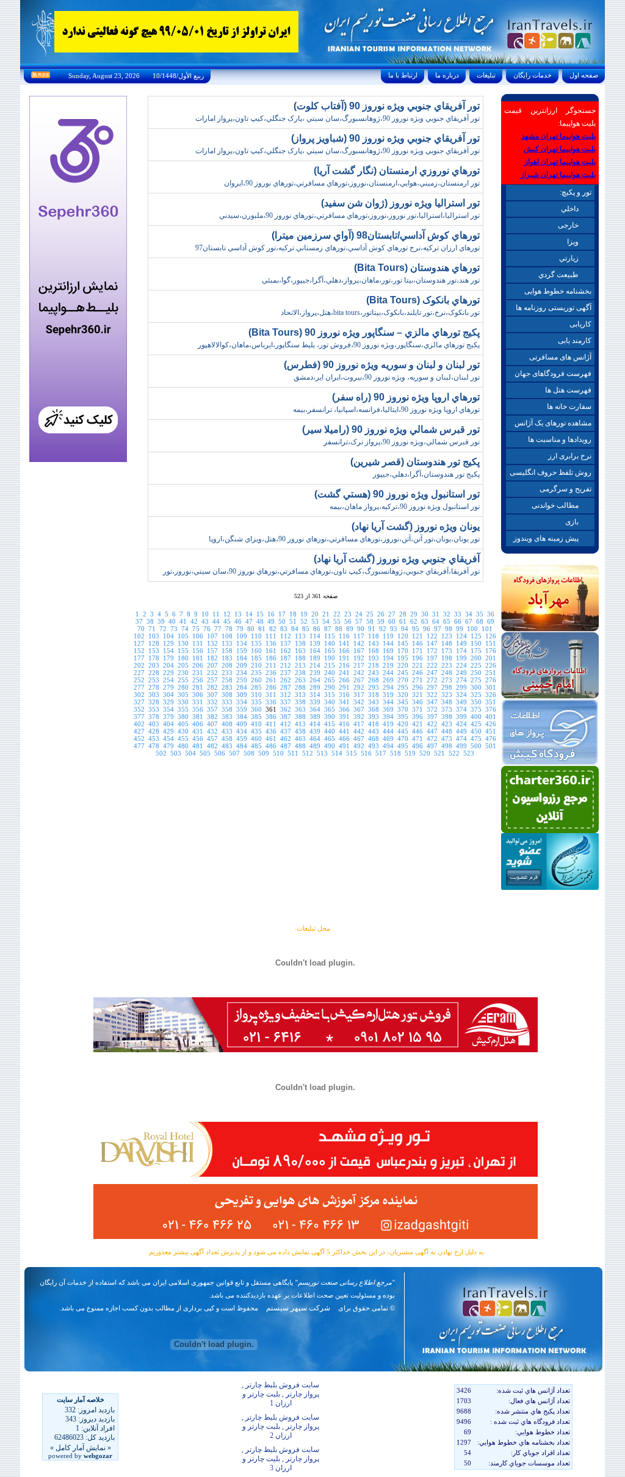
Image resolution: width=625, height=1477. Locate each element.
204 (168, 665)
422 (432, 724)
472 (432, 738)
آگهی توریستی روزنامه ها (553, 307)
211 (271, 665)
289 (314, 687)
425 (476, 724)
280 (183, 687)
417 (358, 724)
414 (314, 724)
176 (490, 650)
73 (174, 628)
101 (487, 628)
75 (196, 628)
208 (227, 665)
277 (139, 687)
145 (402, 643)
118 (373, 636)
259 (241, 680)
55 (337, 621)
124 (461, 636)
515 (351, 753)
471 (417, 738)
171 (417, 650)
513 (322, 753)
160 (256, 650)
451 (490, 731)
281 (197, 687)
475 (476, 738)
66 (457, 621)
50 (282, 621)
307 (212, 694)
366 (344, 709)
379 (168, 716)
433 (227, 731)
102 (139, 636)
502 (161, 753)
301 (490, 687)
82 (272, 628)
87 (327, 628)
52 (304, 621)
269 (388, 680)
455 (183, 738)
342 (358, 702)
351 (490, 702)
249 (461, 672)
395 (402, 716)
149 (461, 643)
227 (139, 672)
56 (348, 621)
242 (358, 672)
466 (344, 738)
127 (139, 643)
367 (358, 709)
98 (448, 628)
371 (417, 709)
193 (373, 658)
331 (197, 702)
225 (476, 665)
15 (260, 614)
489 (314, 745)
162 (285, 650)
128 (153, 643)
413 (300, 724)
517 (380, 753)
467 (358, 738)
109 (241, 636)
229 (168, 672)
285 (256, 687)
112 (285, 636)
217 (358, 665)
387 (285, 716)
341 (344, 702)
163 (300, 650)
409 (241, 724)
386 (271, 716)
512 (307, 753)
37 (139, 621)
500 (476, 745)
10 (205, 614)
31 (435, 614)
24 (359, 614)
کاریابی (580, 324)
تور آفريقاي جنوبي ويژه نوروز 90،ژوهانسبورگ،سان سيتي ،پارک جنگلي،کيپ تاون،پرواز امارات (337, 118)
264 (314, 680)
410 (256, 724)
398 (446, 716)
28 (402, 614)
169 (388, 650)
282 (212, 687)
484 (241, 745)
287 (285, 687)
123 (446, 636)
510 (278, 753)
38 (150, 621)
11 (216, 614)
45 (227, 621)
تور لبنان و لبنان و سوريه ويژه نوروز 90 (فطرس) (382, 364)
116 (344, 636)
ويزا (573, 241)
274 (461, 680)
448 (446, 731)
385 (256, 716)
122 (432, 636)
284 (241, 687)
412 (285, 724)
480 (183, 745)
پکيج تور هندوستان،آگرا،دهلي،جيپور (426, 474)
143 (373, 643)
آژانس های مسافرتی (560, 357)
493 (373, 745)
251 (490, 672)
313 (300, 694)
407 (212, 724)
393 (373, 716)
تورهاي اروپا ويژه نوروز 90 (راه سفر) (406, 397)
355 (183, 709)
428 (153, 731)
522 (454, 753)
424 (461, 724)
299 (461, 687)
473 (446, 738)
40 (172, 621)
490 (329, 745)
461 (271, 738)
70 (141, 628)
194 (388, 658)
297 (432, 687)
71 (152, 628)
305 (183, 694)
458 (227, 738)
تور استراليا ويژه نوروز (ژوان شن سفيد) (400, 203)
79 (240, 628)
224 (461, 665)
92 (382, 628)
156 (197, 650)
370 (402, 709)
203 (153, 665)
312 (285, 694)
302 (139, 694)
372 (432, 709)
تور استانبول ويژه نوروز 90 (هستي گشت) (397, 494)
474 (461, 738)
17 (282, 614)
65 (446, 621)
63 (424, 621)
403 (153, 724)
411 (271, 724)
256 (197, 680)
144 (388, 643)
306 (197, 694)
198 (446, 658)
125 (476, 636)
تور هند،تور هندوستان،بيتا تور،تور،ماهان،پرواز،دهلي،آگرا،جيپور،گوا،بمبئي (371, 280)
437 (285, 731)
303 (153, 694)
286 (271, 687)
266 (344, 680)
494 (388, 745)
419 (388, 724)
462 (285, 738)
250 (476, 672)
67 (468, 621)
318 (373, 694)
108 (227, 636)
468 (373, 738)
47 (249, 621)
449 (461, 731)
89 (349, 628)
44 (216, 621)
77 (218, 628)
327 (139, 702)
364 (314, 709)
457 (212, 738)
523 (468, 753)
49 (271, 621)
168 (373, 650)
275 (476, 680)
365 (329, 709)
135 (256, 643)
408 (227, 724)
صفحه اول (584, 75)
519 (410, 753)
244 (388, 672)
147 (432, 643)
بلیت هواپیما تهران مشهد (558, 136)
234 (241, 672)
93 (393, 628)
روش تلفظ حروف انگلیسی (550, 472)
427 (139, 731)
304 (168, 694)
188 (300, 658)
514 (336, 753)
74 (185, 628)
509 (263, 753)
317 (358, 694)
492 (358, 745)
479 (168, 745)
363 (300, 709)
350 (476, 702)
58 (370, 621)
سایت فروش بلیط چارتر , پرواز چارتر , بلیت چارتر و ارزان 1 (280, 1394)
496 (417, 745)
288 (300, 687)
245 (402, 672)
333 (227, 702)
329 (168, 702)
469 (388, 738)
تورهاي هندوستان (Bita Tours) (417, 267)
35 (479, 614)
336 (271, 702)
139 (314, 643)
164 (314, 650)
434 (241, 731)
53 (315, 621)
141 (344, 643)
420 (402, 724)
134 (241, 643)
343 (373, 702)
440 (329, 731)
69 (490, 621)
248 (446, 672)
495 (402, 745)
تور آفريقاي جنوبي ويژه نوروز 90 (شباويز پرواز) (385, 138)
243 (373, 672)
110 (256, 636)
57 (359, 621)
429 (168, 731)
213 (300, 665)
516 (366, 753)
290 (329, 687)
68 (479, 621)
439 (314, 731)
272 (432, 680)
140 (329, 643)
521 (439, 753)
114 (314, 636)
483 (227, 745)
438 (300, 731)
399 (461, 716)
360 (256, 709)
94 (404, 628)
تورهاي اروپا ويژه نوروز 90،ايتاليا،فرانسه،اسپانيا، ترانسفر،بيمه (386, 409)
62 (413, 621)
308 (227, 694)
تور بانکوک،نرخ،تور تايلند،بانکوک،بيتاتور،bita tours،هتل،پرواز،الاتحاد (380, 312)
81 (262, 628)
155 (183, 650)
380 (183, 716)
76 (207, 628)
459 (241, 738)
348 (446, 702)
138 (300, 643)
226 (490, 665)
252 (139, 680)
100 (472, 628)
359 (241, 709)
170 (402, 650)
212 (285, 665)
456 (197, 738)
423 (446, 724)
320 (402, 694)
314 (314, 694)
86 (316, 628)
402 (139, 724)
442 (358, 731)
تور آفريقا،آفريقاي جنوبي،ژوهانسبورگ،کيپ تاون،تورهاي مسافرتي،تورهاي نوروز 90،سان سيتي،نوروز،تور (321, 571)
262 (285, 680)
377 (139, 716)
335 (256, 702)
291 (344, 687)
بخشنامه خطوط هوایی (557, 291)
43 (205, 621)
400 (476, 716)
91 (371, 628)
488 (300, 745)
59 (381, 621)
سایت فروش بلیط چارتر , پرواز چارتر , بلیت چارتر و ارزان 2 (280, 1426)
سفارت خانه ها (569, 406)
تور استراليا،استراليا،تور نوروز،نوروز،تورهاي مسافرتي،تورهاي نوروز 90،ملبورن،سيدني (349, 215)
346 (417, 702)
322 (432, 694)
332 (212, 702)
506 (219, 753)
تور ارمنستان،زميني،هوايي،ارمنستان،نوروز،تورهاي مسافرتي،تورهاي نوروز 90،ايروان (352, 183)
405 (183, 724)
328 (153, 702)
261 (271, 680)
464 (314, 738)
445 (402, 731)
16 (271, 614)
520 (424, 753)
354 (168, 709)
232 (212, 672)
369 (388, 709)
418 (373, 724)
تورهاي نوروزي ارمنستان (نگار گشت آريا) (397, 170)
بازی (572, 522)
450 (476, 731)
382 (212, 716)
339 (314, 702)
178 (153, 658)
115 (329, 636)
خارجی (568, 225)
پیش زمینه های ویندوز (546, 538)
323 (446, 694)
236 (271, 672)
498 (446, 745)
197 (432, 658)
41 (183, 621)
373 (446, 709)
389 (314, 716)
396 (417, 716)
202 (139, 665)
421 (417, 724)
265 (329, 680)
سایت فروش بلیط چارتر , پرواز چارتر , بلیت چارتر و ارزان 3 (280, 1458)
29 (413, 614)
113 (300, 636)
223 (446, 665)
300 (476, 687)
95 (415, 628)
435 (256, 731)
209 (241, 665)
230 (183, 672)
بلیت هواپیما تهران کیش (560, 149)
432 (212, 731)
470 (402, 738)
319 (388, 694)
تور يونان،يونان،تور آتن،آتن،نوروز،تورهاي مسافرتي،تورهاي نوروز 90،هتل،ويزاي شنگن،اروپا (344, 539)
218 (373, 665)
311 (271, 694)
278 (153, 687)
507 (234, 753)
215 (329, 665)
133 (227, 643)
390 (329, 716)
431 (197, 731)
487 (285, 745)
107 (212, 636)
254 (168, 680)
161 (271, 650)
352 (139, 709)
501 (490, 745)
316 (344, 694)
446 (417, 731)
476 (490, 738)
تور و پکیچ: (575, 192)
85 (305, 628)
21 (326, 614)
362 (285, 709)
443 (373, 731)
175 (476, 650)
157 (212, 650)
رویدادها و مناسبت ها (559, 439)
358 (227, 709)
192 (358, 658)
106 (197, 636)
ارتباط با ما (402, 75)
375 (476, 709)
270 (402, 680)
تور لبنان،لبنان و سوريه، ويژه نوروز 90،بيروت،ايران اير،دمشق (387, 377)
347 (432, 702)
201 (490, 658)
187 (285, 658)
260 (256, 680)
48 (260, 621)
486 (271, 745)
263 (300, 680)
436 (271, 731)
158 (227, 650)
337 (285, 702)
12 (227, 614)
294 (388, 687)
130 (183, 643)
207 (212, 665)
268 (373, 680)
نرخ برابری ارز (569, 456)
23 (348, 614)
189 (314, 658)
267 (358, 680)
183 (227, 658)
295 (402, 687)
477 (139, 745)
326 (490, 694)
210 (256, 665)
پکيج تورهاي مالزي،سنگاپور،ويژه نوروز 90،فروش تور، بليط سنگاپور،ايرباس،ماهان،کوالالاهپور (339, 345)
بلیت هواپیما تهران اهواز (560, 161)
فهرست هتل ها (568, 390)
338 (300, 702)
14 (249, 614)
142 (358, 643)
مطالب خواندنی (555, 505)
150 (476, 643)
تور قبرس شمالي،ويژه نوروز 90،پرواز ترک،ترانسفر (401, 442)
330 (183, 702)
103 (153, 636)
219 (388, 665)
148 (446, 643)
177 (139, 658)
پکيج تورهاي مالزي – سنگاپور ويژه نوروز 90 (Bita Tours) (364, 332)
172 (432, 650)
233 (227, 672)
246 (417, 672)
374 (461, 709)
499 (461, 745)
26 (381, 614)
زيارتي (569, 258)
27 (392, 614)
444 (388, 731)
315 (329, 694)
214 (314, 665)
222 (432, 665)
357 (212, 709)
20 (315, 614)
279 (168, 687)
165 (329, 650)
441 (344, 731)
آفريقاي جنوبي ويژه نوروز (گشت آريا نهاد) (397, 559)
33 (457, 614)
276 (490, 680)
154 (168, 650)
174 (461, 650)
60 (392, 621)
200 (476, 658)
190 (329, 658)
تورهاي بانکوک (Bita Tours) (423, 300)
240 (329, 672)
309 (241, 694)
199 (461, 658)
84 (294, 628)
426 (490, 724)
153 (153, 650)
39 (161, 621)
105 (183, 636)
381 (197, 716)
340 (329, 702)
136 (271, 643)
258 (227, 680)
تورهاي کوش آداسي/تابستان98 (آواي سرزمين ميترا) (376, 235)
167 (358, 650)
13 (238, 614)
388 (300, 716)
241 (344, 672)
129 (168, 643)
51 (293, 621)
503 (175, 753)
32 (446, 614)
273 (446, 680)
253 (153, 680)
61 (402, 621)
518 (395, 753)
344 (388, 702)
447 (432, 731)
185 (256, 658)
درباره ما (447, 75)
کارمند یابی (574, 340)
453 (153, 738)
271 (417, 680)
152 (139, 650)
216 (344, 665)
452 (139, 738)
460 (256, 738)
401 (490, 716)
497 (432, 745)
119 (388, 636)
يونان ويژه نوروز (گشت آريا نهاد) (416, 526)
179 (168, 658)
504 (190, 753)
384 (241, 716)
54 (326, 621)
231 (197, 672)
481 (197, 745)
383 (227, 716)
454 (168, 738)
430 (183, 731)
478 (153, 745)
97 (437, 628)
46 (238, 621)
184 (241, 658)
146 (417, 643)
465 (329, 738)
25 (370, 614)
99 (459, 628)
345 (402, 702)
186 (271, 658)
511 (292, 753)
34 (468, 614)
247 (432, 672)
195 (402, 658)
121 (417, 636)
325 (476, 694)
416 (344, 724)
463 (300, 738)
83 (283, 628)
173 (446, 650)
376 (490, 709)
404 (168, 724)
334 (241, 702)
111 (271, 636)
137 (285, 643)
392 (358, 716)
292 (358, 687)
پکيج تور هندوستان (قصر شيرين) (415, 462)
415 (329, 724)
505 (205, 753)
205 (183, 665)
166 (344, 650)
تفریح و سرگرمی (565, 489)
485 (256, 745)
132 (212, 643)
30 (424, 614)
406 (197, 724)
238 (300, 672)
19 (304, 614)
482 (212, 745)
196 (417, 658)
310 (256, 694)
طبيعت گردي (558, 274)
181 (197, 658)
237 (285, 672)
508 (249, 753)
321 (417, 694)
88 (338, 628)
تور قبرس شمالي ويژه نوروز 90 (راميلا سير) (391, 429)
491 (344, 745)
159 (241, 650)
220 (402, 665)
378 (153, 716)
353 (153, 709)
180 (183, 658)
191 (344, 658)
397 (432, 716)
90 (360, 628)
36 (490, 614)
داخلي (570, 208)
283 (227, 687)
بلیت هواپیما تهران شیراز (558, 174)
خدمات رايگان (532, 75)
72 (163, 628)
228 (153, 672)
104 (168, 636)
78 (229, 628)
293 (373, 687)
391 (344, 716)
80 (251, 628)
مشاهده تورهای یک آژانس (553, 423)
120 (402, 636)
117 (358, 636)
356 (197, 709)
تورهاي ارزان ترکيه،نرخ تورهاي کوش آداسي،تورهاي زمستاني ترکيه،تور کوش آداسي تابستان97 (337, 248)
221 (417, 665)
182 (212, 658)
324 (461, 694)
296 (417, 687)
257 (212, 680)
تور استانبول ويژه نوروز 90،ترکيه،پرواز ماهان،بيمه (405, 506)
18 (293, 614)
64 (435, 621)
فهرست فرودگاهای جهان (553, 373)
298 (446, 687)
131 (197, 643)
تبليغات (486, 75)
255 (183, 680)
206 (197, 665)
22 (337, 614)
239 (314, 672)
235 (256, 672)
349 (461, 702)
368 (373, 709)
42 (194, 621)
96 (426, 628)
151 (490, 643)
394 (388, 716)
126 (490, 636)
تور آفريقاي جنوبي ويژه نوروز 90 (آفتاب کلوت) (387, 106)
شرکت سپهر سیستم (298, 1308)
